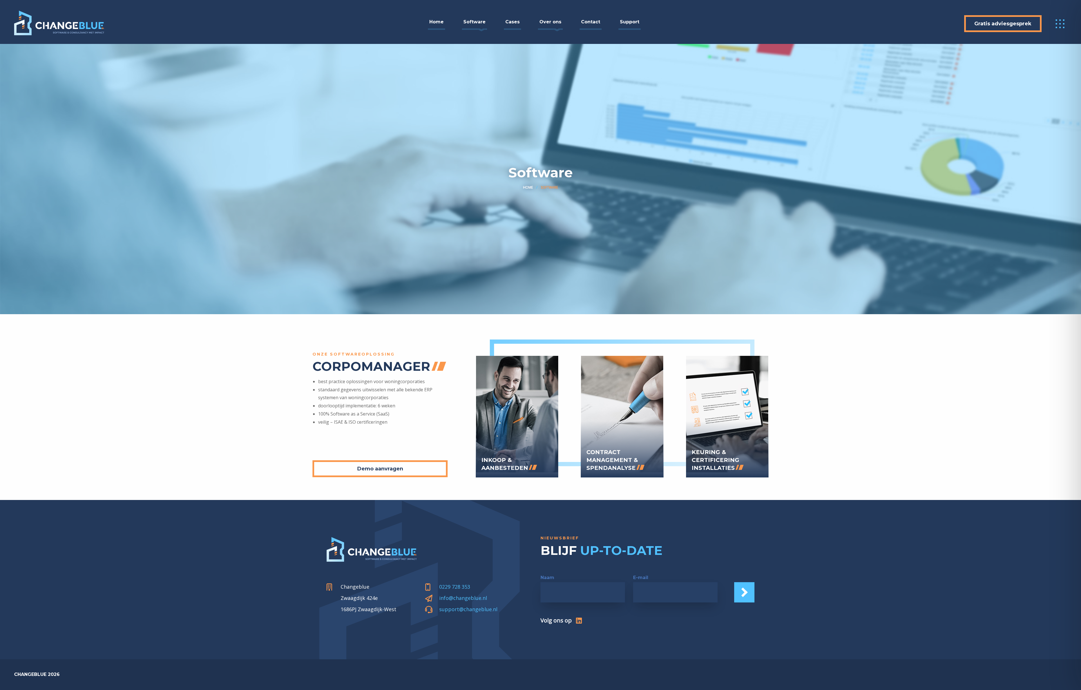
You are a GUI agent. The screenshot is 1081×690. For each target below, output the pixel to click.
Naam (547, 577)
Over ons (550, 21)
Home (436, 21)
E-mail (640, 577)
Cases (512, 21)
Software (474, 21)
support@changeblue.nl (468, 609)
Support (629, 21)
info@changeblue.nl (463, 598)
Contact (590, 21)
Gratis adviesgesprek (1002, 24)
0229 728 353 (454, 586)
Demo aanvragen (380, 469)
